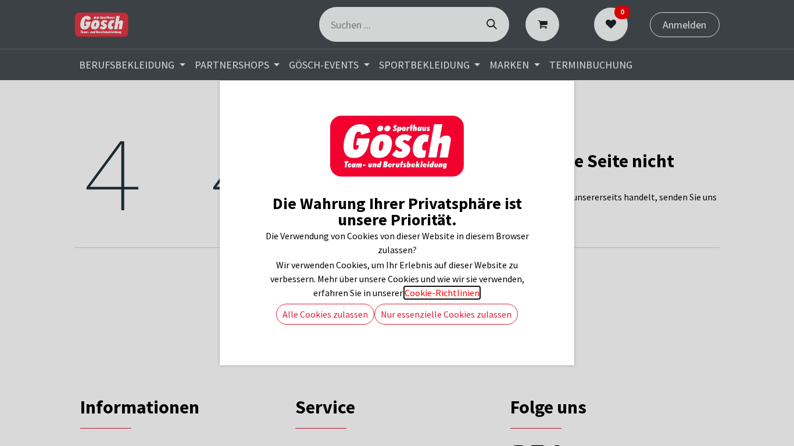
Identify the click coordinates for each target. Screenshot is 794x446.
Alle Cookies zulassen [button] (325, 314)
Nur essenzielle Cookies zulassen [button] (446, 314)
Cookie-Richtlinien (442, 292)
